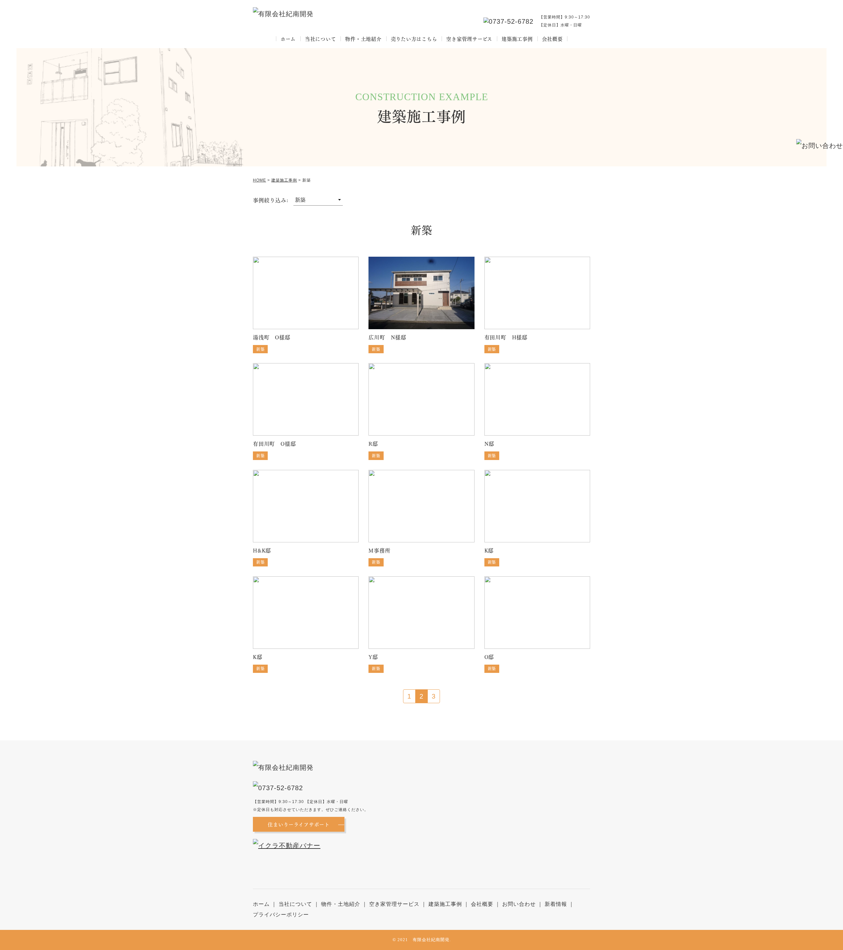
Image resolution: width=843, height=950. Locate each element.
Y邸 (373, 656)
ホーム (288, 39)
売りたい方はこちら (414, 39)
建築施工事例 (517, 39)
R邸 (373, 443)
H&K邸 (262, 550)
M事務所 (379, 550)
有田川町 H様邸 (506, 337)
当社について (320, 39)
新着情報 (556, 904)
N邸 (489, 443)
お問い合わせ (519, 904)
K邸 (489, 550)
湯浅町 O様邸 (271, 337)
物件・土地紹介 (363, 39)
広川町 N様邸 (387, 337)
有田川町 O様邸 (274, 443)
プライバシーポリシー (281, 914)
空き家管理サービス (469, 39)
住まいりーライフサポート (299, 824)
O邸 (489, 656)
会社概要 (552, 39)
